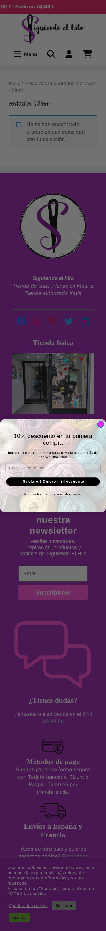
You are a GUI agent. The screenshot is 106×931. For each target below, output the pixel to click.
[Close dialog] (100, 424)
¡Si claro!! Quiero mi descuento (52, 481)
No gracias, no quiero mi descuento (53, 494)
